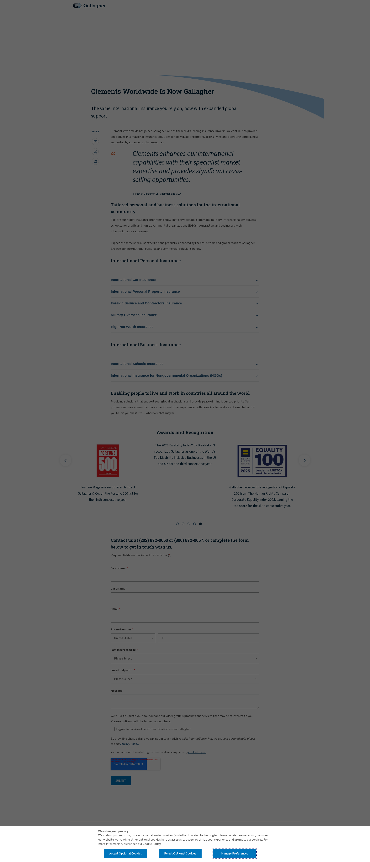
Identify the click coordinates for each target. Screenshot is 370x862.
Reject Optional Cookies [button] (180, 853)
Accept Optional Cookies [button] (125, 853)
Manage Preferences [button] (234, 853)
